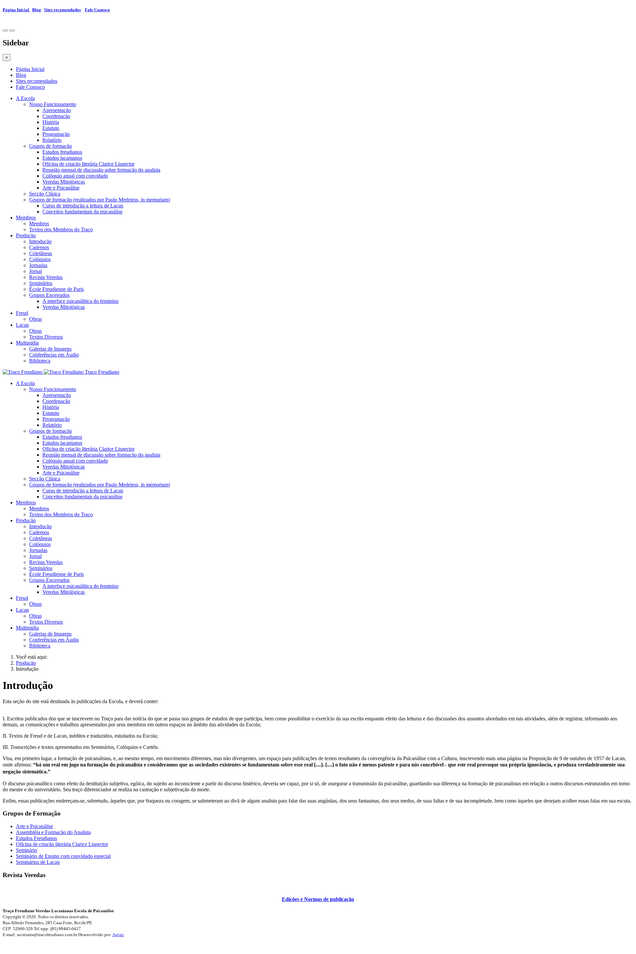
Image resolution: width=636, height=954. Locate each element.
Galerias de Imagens (50, 349)
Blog (36, 9)
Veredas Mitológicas (63, 182)
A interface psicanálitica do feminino (80, 301)
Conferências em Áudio (54, 355)
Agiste (118, 934)
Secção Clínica (44, 193)
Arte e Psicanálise (61, 188)
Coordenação (56, 116)
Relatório (52, 140)
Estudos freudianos (62, 152)
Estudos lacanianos (62, 158)
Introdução (40, 241)
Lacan (22, 325)
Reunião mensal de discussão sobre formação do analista (101, 170)
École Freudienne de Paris (56, 289)
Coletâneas (40, 253)
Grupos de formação (50, 146)
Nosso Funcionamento (52, 104)
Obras (35, 319)
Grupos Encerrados (49, 295)
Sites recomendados (62, 9)
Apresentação (56, 110)
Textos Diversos (46, 337)
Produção (26, 235)
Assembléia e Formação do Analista (53, 832)
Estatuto (50, 128)
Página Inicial (16, 9)
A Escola (25, 98)
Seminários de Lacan (38, 862)
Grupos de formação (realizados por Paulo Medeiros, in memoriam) (99, 199)
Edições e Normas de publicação (318, 899)
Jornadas (38, 265)
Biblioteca (39, 361)
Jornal (35, 271)
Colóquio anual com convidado (75, 176)
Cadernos (39, 247)
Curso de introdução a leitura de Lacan (82, 205)
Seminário (26, 850)
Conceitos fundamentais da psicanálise (82, 211)
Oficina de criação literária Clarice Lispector (88, 164)
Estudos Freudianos (36, 838)
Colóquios (40, 259)
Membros (26, 217)
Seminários (40, 283)
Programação (56, 134)
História (50, 122)
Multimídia (27, 343)
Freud (22, 313)
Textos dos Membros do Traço (61, 229)
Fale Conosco (97, 9)
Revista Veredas (46, 277)
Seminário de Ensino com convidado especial (63, 856)
